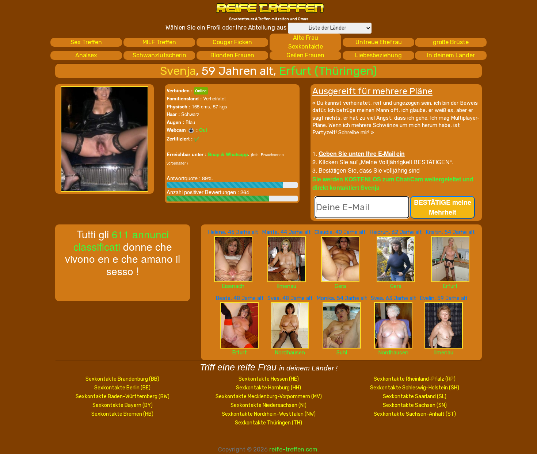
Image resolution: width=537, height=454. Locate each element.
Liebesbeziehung (378, 55)
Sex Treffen (86, 42)
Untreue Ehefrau (378, 42)
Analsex (86, 55)
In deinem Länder (451, 55)
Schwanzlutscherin (159, 55)
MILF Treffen (159, 42)
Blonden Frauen (232, 55)
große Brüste (451, 42)
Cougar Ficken (232, 42)
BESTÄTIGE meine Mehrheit (442, 207)
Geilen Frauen (305, 55)
